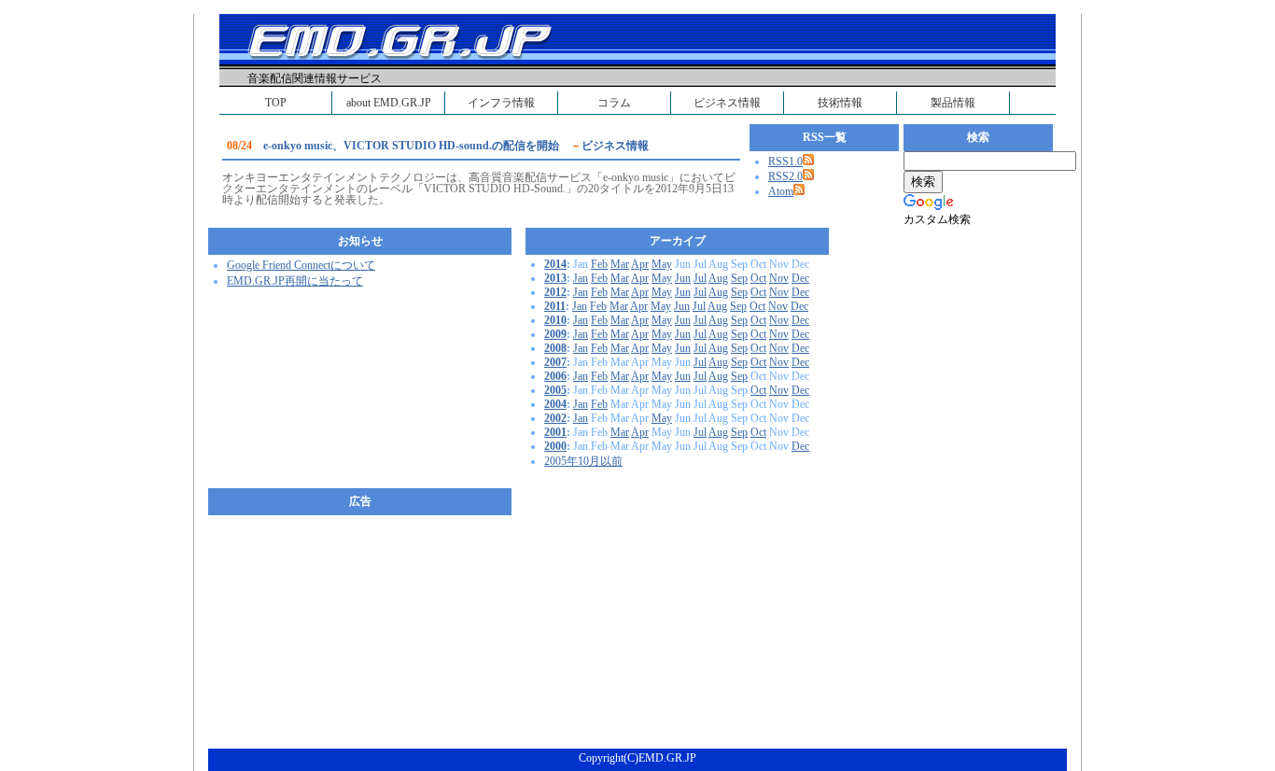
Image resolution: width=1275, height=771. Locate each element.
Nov (779, 278)
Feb (599, 264)
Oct (758, 278)
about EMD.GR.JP (388, 102)
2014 (555, 264)
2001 (555, 432)
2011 (555, 306)
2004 (555, 404)
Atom (780, 191)
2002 (555, 418)
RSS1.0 (785, 161)
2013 (555, 278)
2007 (555, 362)
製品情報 (953, 102)
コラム (614, 102)
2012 (555, 292)
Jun (683, 278)
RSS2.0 (785, 176)
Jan (580, 278)
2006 (555, 376)
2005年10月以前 (583, 461)
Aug (718, 278)
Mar (619, 264)
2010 (555, 320)
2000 (555, 446)
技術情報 (840, 102)
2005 (555, 390)
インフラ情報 (501, 102)
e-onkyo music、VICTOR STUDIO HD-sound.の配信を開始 (411, 145)
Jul (700, 278)
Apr (640, 264)
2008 (555, 348)
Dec (800, 278)
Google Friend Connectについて (301, 265)
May (662, 264)
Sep (739, 278)
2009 (555, 334)
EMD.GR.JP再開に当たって (295, 280)
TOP (276, 102)
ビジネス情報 (727, 102)
